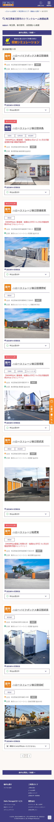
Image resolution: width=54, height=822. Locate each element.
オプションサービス (9, 809)
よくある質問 (31, 790)
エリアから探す (8, 787)
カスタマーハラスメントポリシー (36, 807)
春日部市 (45, 11)
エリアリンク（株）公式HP (35, 804)
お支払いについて (32, 793)
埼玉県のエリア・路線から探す (29, 11)
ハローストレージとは (9, 804)
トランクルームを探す (8, 11)
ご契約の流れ (31, 787)
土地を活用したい (32, 809)
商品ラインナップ (8, 807)
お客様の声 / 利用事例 (34, 795)
